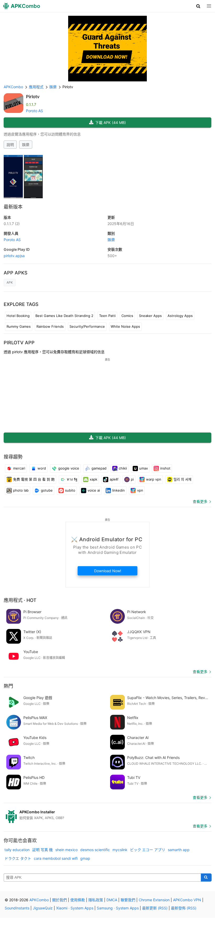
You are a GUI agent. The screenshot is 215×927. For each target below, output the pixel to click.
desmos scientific (95, 849)
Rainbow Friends (50, 326)
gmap (85, 858)
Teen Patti (107, 316)
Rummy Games (19, 326)
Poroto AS (34, 110)
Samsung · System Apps (118, 908)
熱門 (8, 686)
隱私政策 (95, 900)
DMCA (111, 900)
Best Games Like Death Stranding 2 (64, 316)
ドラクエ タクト (17, 858)
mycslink (119, 849)
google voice (68, 468)
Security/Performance (87, 326)
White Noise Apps (125, 326)
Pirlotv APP (19, 342)
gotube (47, 490)
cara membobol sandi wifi (56, 858)
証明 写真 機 (42, 849)
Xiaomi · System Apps (74, 908)
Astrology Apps (180, 316)
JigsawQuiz (43, 908)
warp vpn (153, 479)
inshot (165, 468)
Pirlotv (33, 96)
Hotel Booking (18, 316)
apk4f (114, 479)
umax (143, 468)
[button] (198, 6)
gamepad (99, 468)
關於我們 (59, 900)
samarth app (179, 849)
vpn (140, 490)
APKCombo (13, 87)
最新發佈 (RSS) (183, 908)
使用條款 (77, 900)
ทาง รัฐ (72, 479)
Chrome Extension (154, 900)
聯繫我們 (128, 900)
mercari (19, 468)
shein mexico (66, 849)
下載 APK (110, 122)
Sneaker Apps (150, 316)
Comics (127, 316)
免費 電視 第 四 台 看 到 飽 (34, 479)
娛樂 (25, 144)
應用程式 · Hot (20, 600)
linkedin (118, 490)
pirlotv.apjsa (14, 255)
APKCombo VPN (187, 900)
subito (70, 490)
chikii (123, 468)
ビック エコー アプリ (147, 849)
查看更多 (200, 501)
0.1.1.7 (12, 223)
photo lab (21, 490)
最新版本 (13, 207)
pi (132, 479)
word (41, 468)
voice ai (94, 490)
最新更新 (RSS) (155, 908)
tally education (17, 849)
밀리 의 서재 (182, 479)
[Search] (206, 877)
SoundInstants (17, 908)
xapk (93, 479)
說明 (10, 144)
